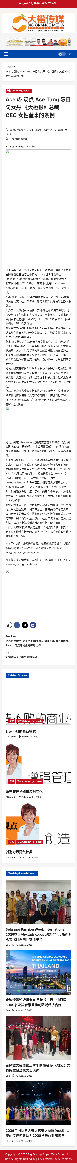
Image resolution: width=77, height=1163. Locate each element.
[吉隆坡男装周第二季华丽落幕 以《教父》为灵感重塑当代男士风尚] (38, 1038)
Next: (23, 655)
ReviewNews (46, 1159)
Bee (8, 944)
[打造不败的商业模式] (38, 704)
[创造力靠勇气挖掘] (38, 825)
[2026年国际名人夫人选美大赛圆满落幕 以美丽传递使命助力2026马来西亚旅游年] (38, 1103)
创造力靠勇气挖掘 (19, 852)
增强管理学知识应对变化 (24, 792)
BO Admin (11, 736)
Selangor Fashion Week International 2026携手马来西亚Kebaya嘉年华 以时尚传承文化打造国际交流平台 (38, 934)
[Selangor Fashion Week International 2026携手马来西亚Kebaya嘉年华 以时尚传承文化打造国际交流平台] (38, 902)
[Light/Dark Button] (62, 54)
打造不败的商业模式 (21, 731)
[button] (6, 54)
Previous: (37, 641)
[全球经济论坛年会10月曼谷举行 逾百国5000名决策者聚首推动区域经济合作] (38, 972)
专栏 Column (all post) (19, 90)
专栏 (12, 721)
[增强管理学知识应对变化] (38, 764)
